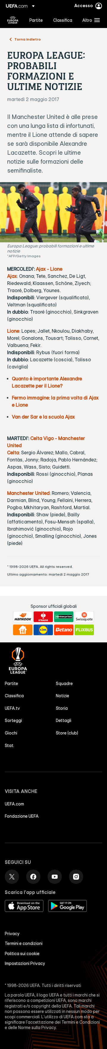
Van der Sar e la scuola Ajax (43, 416)
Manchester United (28, 493)
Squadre (64, 683)
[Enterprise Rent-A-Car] (63, 616)
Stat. (9, 745)
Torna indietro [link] (27, 39)
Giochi (11, 733)
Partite (11, 683)
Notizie (62, 695)
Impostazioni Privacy (25, 963)
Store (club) (67, 733)
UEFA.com (14, 804)
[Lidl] (43, 630)
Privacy (12, 933)
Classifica (14, 695)
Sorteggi (13, 720)
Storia (62, 708)
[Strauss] (43, 616)
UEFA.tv (12, 708)
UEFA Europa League (13, 20)
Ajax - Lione (49, 269)
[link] (36, 20)
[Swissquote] (84, 616)
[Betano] (63, 630)
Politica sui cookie (22, 953)
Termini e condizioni (24, 943)
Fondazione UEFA (22, 816)
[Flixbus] (84, 630)
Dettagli (63, 720)
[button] (89, 20)
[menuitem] (36, 20)
